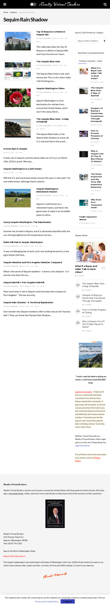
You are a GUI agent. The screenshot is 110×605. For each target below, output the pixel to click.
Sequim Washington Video (50, 88)
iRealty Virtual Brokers (59, 4)
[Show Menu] (4, 4)
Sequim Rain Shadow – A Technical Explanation (28, 302)
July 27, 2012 (9, 152)
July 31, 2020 (58, 38)
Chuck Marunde (44, 38)
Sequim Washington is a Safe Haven (22, 169)
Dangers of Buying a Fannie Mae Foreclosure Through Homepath (93, 298)
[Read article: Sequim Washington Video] (17, 97)
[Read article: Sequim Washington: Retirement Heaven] (17, 198)
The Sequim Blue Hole (48, 61)
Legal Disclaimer (82, 445)
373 (39, 41)
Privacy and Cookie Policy (46, 601)
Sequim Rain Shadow (27, 12)
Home (5, 12)
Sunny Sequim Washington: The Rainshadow (27, 222)
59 (37, 266)
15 (42, 246)
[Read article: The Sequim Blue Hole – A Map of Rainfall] (17, 128)
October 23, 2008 (27, 246)
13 (22, 172)
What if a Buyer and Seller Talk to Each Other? (96, 73)
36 (43, 286)
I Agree (67, 601)
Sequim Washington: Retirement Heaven (47, 190)
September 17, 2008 (28, 286)
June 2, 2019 (58, 65)
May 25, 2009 (25, 226)
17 (39, 199)
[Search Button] (105, 4)
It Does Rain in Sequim (15, 149)
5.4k (43, 129)
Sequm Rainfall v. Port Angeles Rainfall (23, 282)
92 (39, 68)
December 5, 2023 (60, 125)
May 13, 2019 (58, 92)
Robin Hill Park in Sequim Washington (23, 242)
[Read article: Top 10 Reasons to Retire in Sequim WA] (17, 40)
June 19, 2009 (59, 195)
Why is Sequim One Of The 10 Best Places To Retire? (97, 156)
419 (37, 306)
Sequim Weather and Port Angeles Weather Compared (32, 262)
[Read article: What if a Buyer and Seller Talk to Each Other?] (91, 252)
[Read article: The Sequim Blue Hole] (17, 70)
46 (39, 95)
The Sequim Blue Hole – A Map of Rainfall (93, 285)
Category (13, 12)
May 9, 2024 (25, 266)
